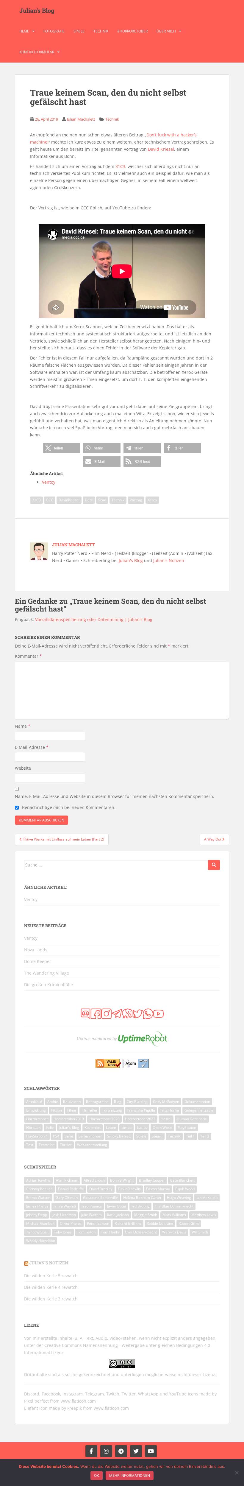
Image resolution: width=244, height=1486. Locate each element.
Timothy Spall (37, 1232)
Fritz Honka (169, 1110)
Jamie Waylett (65, 1206)
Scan (102, 499)
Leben (111, 1127)
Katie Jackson (118, 1214)
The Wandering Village (46, 973)
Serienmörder (90, 1136)
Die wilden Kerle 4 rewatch (51, 1287)
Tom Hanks (110, 1232)
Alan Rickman (67, 1180)
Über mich (166, 31)
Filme (24, 31)
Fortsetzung (112, 1110)
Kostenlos (93, 1127)
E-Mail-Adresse (32, 747)
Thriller (66, 1144)
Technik (100, 31)
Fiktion (56, 1110)
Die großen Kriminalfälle (48, 984)
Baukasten (72, 1101)
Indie (50, 1127)
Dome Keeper (37, 961)
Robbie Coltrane (160, 1223)
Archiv (52, 1101)
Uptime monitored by (97, 1038)
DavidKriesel (69, 499)
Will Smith (200, 1232)
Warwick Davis (174, 1232)
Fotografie (54, 31)
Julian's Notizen (168, 560)
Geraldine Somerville (100, 1197)
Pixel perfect (36, 1401)
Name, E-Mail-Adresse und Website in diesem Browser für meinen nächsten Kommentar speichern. (114, 796)
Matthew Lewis (203, 1214)
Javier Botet (116, 1206)
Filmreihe (89, 1110)
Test (29, 1144)
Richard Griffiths (128, 1223)
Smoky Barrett (119, 1136)
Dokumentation (197, 1101)
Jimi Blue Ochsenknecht (174, 1206)
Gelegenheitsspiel (199, 1110)
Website (23, 768)
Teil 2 (204, 1136)
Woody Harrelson (40, 1240)
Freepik (74, 1408)
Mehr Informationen (129, 1475)
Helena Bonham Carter (142, 1197)
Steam (157, 1136)
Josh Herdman (64, 1214)
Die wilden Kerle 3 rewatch (51, 1299)
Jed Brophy (140, 1206)
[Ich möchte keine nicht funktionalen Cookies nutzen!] (237, 1473)
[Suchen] (214, 865)
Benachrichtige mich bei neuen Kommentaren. (68, 807)
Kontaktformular (36, 52)
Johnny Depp (36, 1214)
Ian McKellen (207, 1197)
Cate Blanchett (182, 1180)
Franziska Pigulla (141, 1110)
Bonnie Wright (122, 1180)
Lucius (142, 1127)
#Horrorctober (132, 31)
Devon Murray (158, 1188)
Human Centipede (192, 1118)
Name (22, 726)
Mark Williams (174, 1214)
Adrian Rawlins (38, 1180)
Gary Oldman (67, 1197)
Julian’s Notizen (48, 1263)
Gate (89, 499)
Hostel (166, 1118)
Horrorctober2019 (69, 1118)
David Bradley (100, 1188)
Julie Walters (91, 1214)
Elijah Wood (185, 1188)
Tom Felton (86, 1232)
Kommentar (28, 656)
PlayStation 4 (37, 1136)
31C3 (120, 166)
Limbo (126, 1127)
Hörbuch (33, 1127)
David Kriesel (161, 149)
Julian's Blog (36, 10)
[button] (61, 448)
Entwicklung (36, 1110)
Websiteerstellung (92, 1144)
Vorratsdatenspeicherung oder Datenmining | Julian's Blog (93, 619)
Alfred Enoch (94, 1180)
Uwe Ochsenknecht (141, 1232)
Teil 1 (190, 1136)
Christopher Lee (39, 1188)
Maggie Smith (145, 1214)
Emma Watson (38, 1197)
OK (96, 1475)
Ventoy (30, 938)
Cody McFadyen (166, 1101)
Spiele (79, 31)
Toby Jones (63, 1232)
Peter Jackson (98, 1223)
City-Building (137, 1101)
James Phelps (37, 1206)
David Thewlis (129, 1188)
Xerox (152, 499)
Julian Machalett (81, 119)
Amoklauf (34, 1101)
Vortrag (136, 499)
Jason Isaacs (92, 1206)
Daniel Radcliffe (71, 1188)
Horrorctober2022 (140, 1118)
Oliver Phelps (71, 1223)
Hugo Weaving (179, 1197)
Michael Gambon (40, 1223)
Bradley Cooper (152, 1180)
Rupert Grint (189, 1223)
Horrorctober (37, 1118)
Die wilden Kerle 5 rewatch (51, 1275)
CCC (49, 499)
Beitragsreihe (97, 1101)
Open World (162, 1127)
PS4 (56, 1136)
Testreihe (46, 1144)
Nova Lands (35, 950)
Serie (69, 1136)
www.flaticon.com (78, 1401)
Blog (117, 1101)
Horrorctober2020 (104, 1118)
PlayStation (187, 1127)
